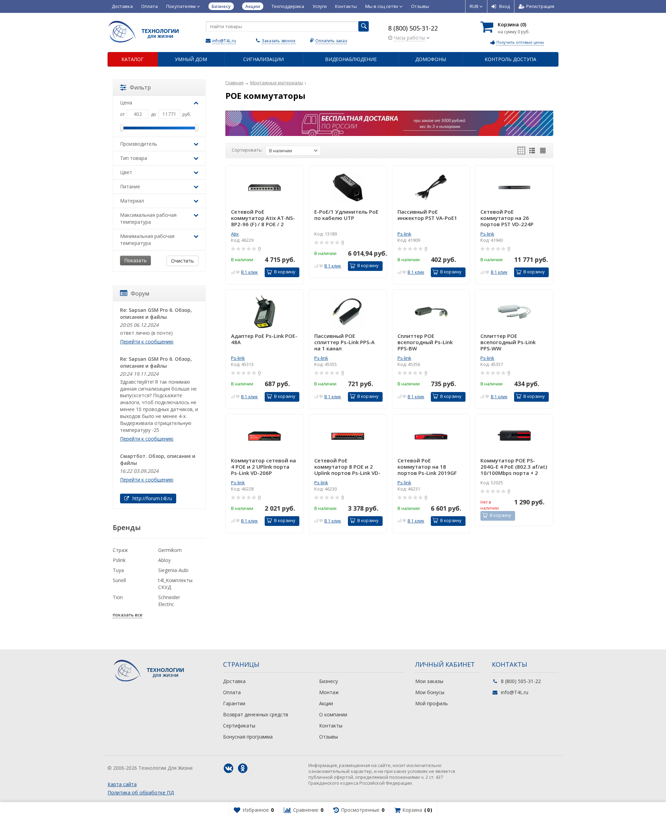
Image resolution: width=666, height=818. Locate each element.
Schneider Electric (169, 600)
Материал (132, 200)
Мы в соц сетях (382, 6)
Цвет (126, 172)
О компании (333, 714)
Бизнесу (328, 681)
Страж (120, 550)
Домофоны (430, 59)
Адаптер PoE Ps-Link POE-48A (264, 339)
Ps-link (404, 234)
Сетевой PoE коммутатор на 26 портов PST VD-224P (506, 217)
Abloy (164, 560)
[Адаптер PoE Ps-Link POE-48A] (264, 312)
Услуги (320, 6)
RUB (474, 6)
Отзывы (420, 6)
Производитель (138, 143)
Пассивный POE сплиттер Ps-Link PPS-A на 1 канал (344, 342)
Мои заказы (429, 681)
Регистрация (540, 6)
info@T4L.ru (224, 41)
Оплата (149, 6)
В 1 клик (249, 272)
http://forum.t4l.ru (151, 498)
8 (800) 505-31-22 (413, 28)
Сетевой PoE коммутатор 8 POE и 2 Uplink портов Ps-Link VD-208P (347, 466)
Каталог (132, 59)
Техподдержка (288, 6)
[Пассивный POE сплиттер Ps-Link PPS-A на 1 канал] (348, 312)
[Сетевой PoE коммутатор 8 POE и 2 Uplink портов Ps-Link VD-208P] (348, 436)
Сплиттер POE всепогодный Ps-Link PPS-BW (425, 342)
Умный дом (191, 59)
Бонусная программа (248, 736)
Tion (118, 597)
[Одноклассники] (242, 768)
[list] (532, 150)
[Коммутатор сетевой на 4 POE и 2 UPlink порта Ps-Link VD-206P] (264, 436)
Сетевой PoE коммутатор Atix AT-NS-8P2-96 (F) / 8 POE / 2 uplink (263, 217)
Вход (504, 6)
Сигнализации (263, 59)
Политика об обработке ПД (141, 792)
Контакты (346, 6)
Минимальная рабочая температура (147, 239)
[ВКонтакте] (228, 768)
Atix (235, 234)
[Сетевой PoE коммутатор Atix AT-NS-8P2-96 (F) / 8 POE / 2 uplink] (264, 187)
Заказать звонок (279, 41)
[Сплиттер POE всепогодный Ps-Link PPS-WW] (514, 312)
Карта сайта (122, 784)
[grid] (521, 150)
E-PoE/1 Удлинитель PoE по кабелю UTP (346, 214)
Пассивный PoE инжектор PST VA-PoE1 (427, 214)
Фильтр (140, 87)
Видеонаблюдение (351, 59)
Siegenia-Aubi (173, 570)
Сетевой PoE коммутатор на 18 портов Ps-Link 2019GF (427, 466)
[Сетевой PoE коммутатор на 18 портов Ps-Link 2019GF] (431, 436)
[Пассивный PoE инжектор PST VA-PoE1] (431, 187)
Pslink (119, 560)
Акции (326, 703)
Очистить (182, 260)
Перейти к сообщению (146, 341)
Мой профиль (431, 703)
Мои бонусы (429, 692)
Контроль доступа (510, 59)
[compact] (543, 150)
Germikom (170, 550)
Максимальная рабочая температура (148, 218)
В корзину (284, 272)
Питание (130, 186)
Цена (126, 102)
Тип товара (133, 158)
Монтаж (329, 692)
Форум (140, 293)
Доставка (122, 6)
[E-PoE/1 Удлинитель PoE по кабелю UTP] (348, 187)
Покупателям (181, 6)
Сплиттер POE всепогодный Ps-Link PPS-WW (508, 342)
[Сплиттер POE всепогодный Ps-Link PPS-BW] (431, 312)
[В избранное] (238, 271)
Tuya (118, 570)
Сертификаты (239, 725)
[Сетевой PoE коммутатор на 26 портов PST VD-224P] (514, 187)
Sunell (119, 580)
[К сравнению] (233, 271)
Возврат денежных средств (255, 714)
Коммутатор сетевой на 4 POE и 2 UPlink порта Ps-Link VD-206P (263, 466)
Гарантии (234, 703)
